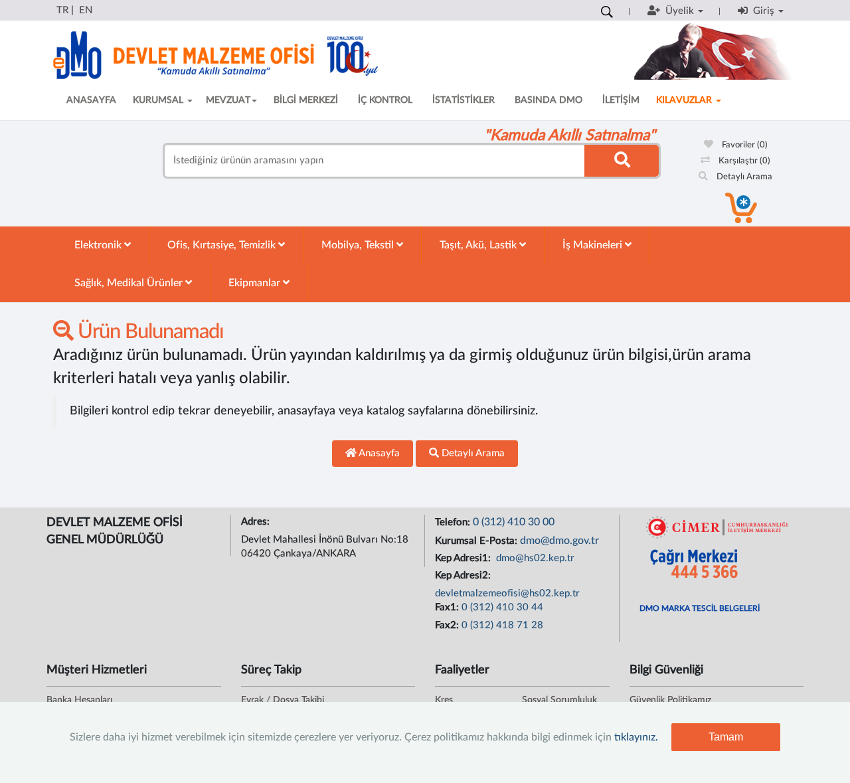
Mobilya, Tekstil (358, 245)
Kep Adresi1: (464, 558)
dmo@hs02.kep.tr (533, 558)
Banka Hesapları (79, 700)
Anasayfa (378, 453)
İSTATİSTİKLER (463, 100)
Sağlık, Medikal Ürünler (129, 283)
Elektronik (99, 245)
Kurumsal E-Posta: (477, 541)
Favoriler (744, 145)
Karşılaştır (743, 161)
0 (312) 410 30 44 (502, 607)
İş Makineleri (593, 245)
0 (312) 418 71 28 (502, 625)
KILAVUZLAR (685, 100)
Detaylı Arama (743, 177)
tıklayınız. (636, 737)
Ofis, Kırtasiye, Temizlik (222, 245)
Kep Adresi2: (464, 575)
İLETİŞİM (620, 100)
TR (62, 10)
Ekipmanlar (255, 283)
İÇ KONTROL (385, 100)
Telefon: (454, 522)
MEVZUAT (228, 100)
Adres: (256, 522)
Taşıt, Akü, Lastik (479, 245)
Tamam (726, 736)
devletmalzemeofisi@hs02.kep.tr (507, 593)
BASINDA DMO (548, 100)
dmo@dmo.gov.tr (559, 540)
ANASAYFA (91, 100)
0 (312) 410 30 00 (513, 522)
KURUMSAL (159, 100)
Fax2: (448, 625)
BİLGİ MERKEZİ (306, 100)
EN (85, 10)
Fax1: (448, 607)
